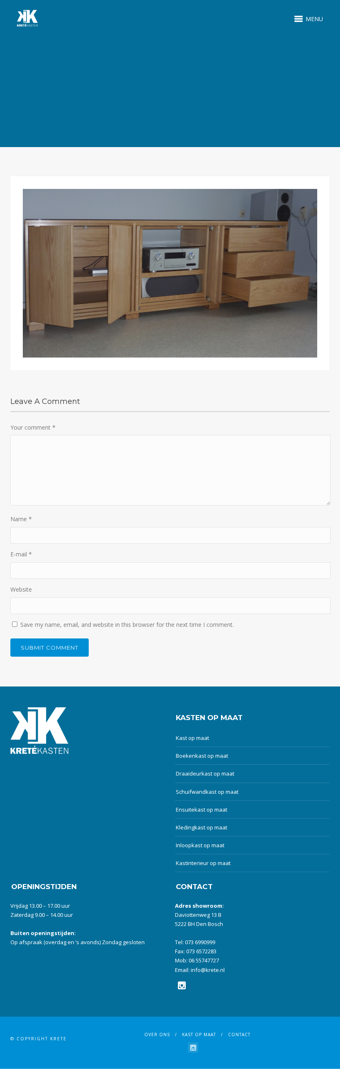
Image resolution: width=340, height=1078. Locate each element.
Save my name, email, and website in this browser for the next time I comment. (127, 624)
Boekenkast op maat (202, 755)
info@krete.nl (208, 970)
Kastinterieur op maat (203, 863)
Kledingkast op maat (201, 827)
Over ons (157, 1034)
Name (21, 519)
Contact (239, 1034)
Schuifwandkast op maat (207, 791)
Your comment (33, 427)
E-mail (21, 554)
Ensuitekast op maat (201, 809)
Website (21, 589)
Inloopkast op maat (200, 845)
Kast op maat (192, 738)
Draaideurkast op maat (205, 773)
